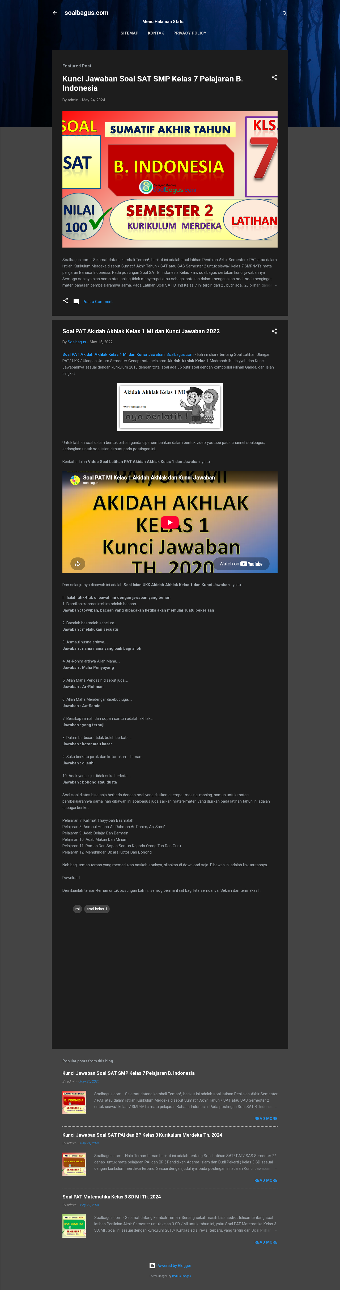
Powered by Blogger (173, 1265)
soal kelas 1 (97, 909)
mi (77, 909)
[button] (274, 78)
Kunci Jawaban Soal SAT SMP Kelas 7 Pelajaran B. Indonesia (128, 1073)
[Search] (285, 14)
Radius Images (181, 1276)
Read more (266, 1118)
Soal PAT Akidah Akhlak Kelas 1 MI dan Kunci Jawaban (113, 354)
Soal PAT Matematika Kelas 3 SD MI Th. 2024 (111, 1197)
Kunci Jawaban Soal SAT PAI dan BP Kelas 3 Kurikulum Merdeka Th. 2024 (142, 1135)
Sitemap (129, 33)
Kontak (156, 33)
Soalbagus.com (180, 354)
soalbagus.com (86, 12)
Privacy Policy (189, 33)
